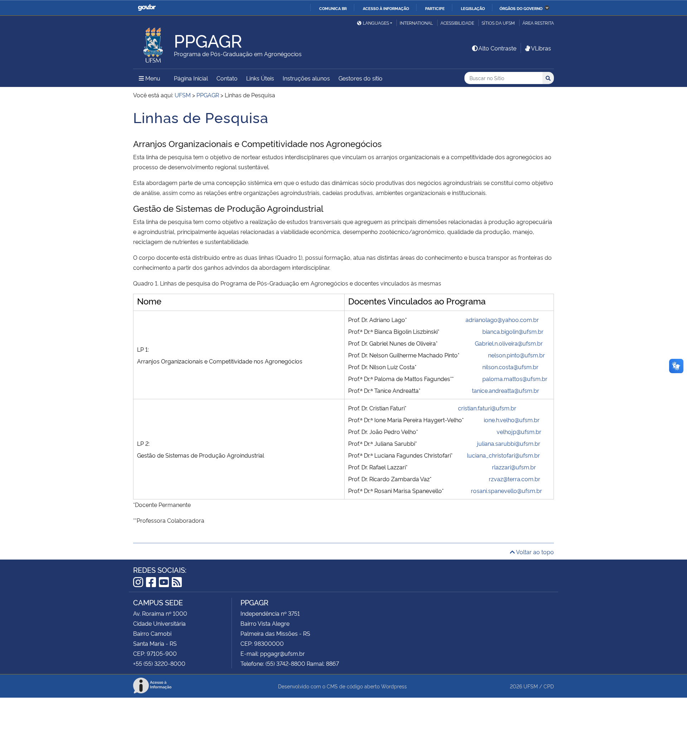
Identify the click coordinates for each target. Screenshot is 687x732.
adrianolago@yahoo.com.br (502, 319)
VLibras (541, 48)
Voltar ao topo (534, 552)
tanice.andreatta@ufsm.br (505, 390)
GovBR (147, 7)
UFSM (530, 686)
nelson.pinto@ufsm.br (516, 355)
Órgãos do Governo (521, 8)
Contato (227, 78)
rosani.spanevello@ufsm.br (506, 490)
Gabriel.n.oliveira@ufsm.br (509, 343)
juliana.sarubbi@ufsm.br (508, 443)
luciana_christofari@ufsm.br (503, 455)
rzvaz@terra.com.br (514, 479)
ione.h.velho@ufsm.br (512, 420)
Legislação (473, 8)
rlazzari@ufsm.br (514, 467)
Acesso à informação (386, 8)
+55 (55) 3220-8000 (159, 663)
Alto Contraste (497, 48)
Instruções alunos (306, 78)
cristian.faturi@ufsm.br (487, 408)
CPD (549, 686)
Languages (376, 23)
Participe (435, 8)
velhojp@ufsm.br (519, 431)
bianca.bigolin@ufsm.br (513, 331)
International (416, 23)
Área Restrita (538, 23)
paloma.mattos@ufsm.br (514, 378)
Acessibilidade (457, 23)
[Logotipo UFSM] (153, 43)
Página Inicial (191, 78)
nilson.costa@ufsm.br (510, 367)
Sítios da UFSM (498, 23)
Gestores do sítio (360, 78)
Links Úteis (260, 78)
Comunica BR (333, 8)
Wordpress (394, 686)
